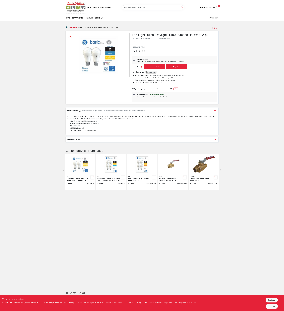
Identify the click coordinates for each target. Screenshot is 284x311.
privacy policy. (132, 302)
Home (68, 18)
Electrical (73, 27)
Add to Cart (154, 67)
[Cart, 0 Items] (217, 7)
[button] (142, 110)
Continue (271, 300)
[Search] (182, 7)
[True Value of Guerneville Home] (76, 8)
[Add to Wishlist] (70, 36)
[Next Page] (220, 170)
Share (216, 28)
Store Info (214, 18)
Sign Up (211, 7)
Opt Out (272, 306)
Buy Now (176, 67)
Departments (77, 18)
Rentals (90, 18)
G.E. (133, 42)
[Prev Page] (63, 170)
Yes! (176, 89)
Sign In (202, 7)
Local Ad (99, 18)
